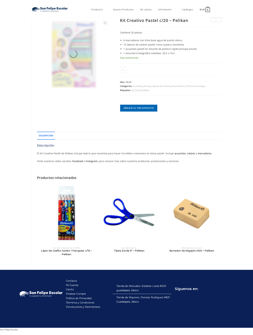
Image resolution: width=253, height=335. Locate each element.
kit (132, 90)
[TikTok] (193, 297)
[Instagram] (185, 297)
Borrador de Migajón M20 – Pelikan (192, 250)
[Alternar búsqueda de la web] (217, 9)
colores (191, 153)
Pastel (138, 90)
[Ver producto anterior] (213, 19)
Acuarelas (138, 86)
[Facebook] (178, 297)
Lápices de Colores (161, 86)
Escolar (147, 86)
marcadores (205, 153)
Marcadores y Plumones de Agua (188, 86)
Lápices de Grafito (70, 248)
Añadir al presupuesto (139, 108)
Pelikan (145, 90)
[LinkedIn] (208, 297)
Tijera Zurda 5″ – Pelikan (129, 250)
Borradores (187, 248)
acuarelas (180, 153)
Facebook (77, 161)
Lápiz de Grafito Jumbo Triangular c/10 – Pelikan (66, 252)
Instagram (91, 161)
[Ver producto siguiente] (219, 19)
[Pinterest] (201, 297)
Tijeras (133, 248)
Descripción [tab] (46, 135)
